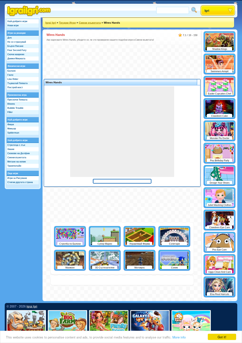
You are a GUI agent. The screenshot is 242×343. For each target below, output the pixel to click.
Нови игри (13, 25)
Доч (9, 37)
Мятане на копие (16, 161)
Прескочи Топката (17, 99)
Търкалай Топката (17, 83)
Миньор (11, 128)
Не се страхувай (16, 42)
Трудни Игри (67, 22)
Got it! (222, 337)
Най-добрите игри (17, 21)
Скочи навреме (15, 54)
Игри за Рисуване (17, 178)
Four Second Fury (16, 50)
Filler (10, 112)
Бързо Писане (15, 46)
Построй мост (15, 87)
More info (179, 337)
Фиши (10, 124)
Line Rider (12, 79)
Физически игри (16, 66)
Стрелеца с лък (16, 145)
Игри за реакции (17, 33)
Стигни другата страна (20, 182)
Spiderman (13, 132)
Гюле (10, 75)
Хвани (10, 149)
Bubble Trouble (15, 108)
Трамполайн (14, 166)
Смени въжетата (16, 157)
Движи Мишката (16, 58)
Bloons (11, 104)
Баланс (11, 71)
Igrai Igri (50, 22)
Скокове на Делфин (18, 153)
